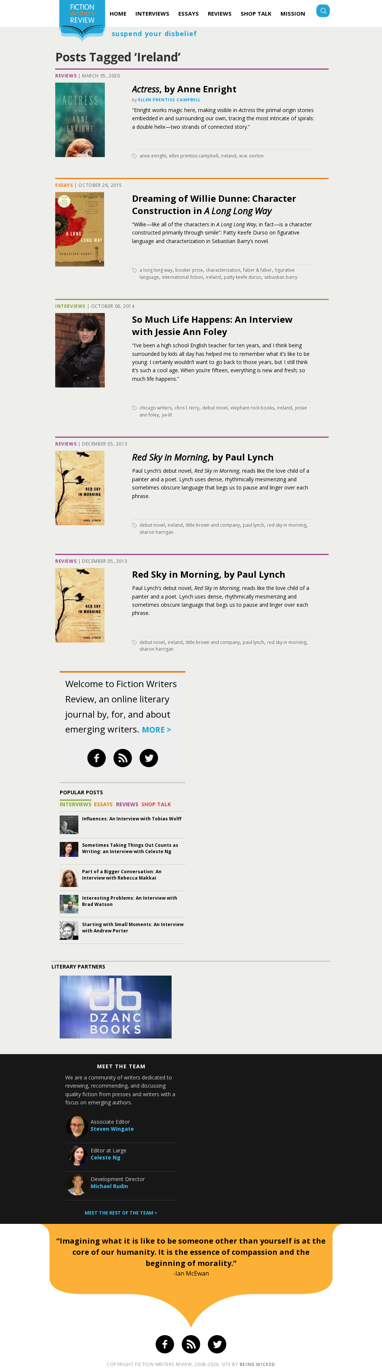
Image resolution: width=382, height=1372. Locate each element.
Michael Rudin (109, 1186)
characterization (223, 270)
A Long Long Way (156, 270)
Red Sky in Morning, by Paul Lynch (208, 574)
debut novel (215, 408)
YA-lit (167, 415)
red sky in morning (286, 525)
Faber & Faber (257, 270)
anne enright (153, 156)
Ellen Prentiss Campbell (169, 99)
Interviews (152, 13)
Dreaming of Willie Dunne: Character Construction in (214, 204)
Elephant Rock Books (252, 408)
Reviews (220, 13)
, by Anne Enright (184, 89)
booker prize (189, 270)
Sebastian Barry (280, 277)
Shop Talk (256, 13)
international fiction (182, 277)
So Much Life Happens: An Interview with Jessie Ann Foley (212, 325)
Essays (188, 13)
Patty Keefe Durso (242, 277)
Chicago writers (156, 408)
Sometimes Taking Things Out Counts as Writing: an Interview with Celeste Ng (130, 848)
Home (118, 13)
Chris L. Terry (187, 408)
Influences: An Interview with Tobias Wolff (131, 819)
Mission (293, 13)
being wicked (257, 1364)
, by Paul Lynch (203, 457)
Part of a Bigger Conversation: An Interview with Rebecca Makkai (122, 874)
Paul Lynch (253, 525)
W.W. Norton (251, 156)
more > (156, 729)
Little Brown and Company (213, 525)
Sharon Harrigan (156, 532)
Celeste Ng (105, 1157)
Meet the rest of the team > (121, 1213)
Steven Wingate (112, 1128)
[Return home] (82, 22)
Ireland (228, 156)
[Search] (323, 11)
